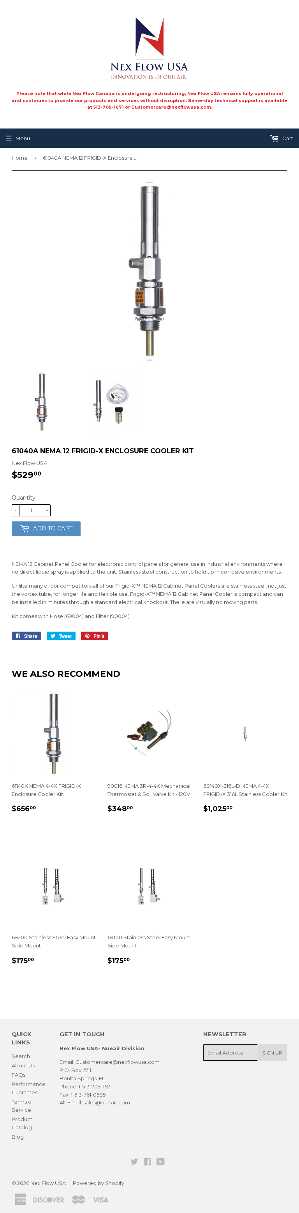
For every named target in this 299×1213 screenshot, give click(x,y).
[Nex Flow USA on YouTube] (161, 1163)
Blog (18, 1137)
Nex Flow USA (48, 1183)
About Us (23, 1065)
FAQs (18, 1075)
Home (20, 158)
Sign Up (272, 1053)
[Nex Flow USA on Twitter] (134, 1163)
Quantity (23, 497)
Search (21, 1056)
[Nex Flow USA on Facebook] (147, 1163)
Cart (287, 138)
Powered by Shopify (98, 1183)
